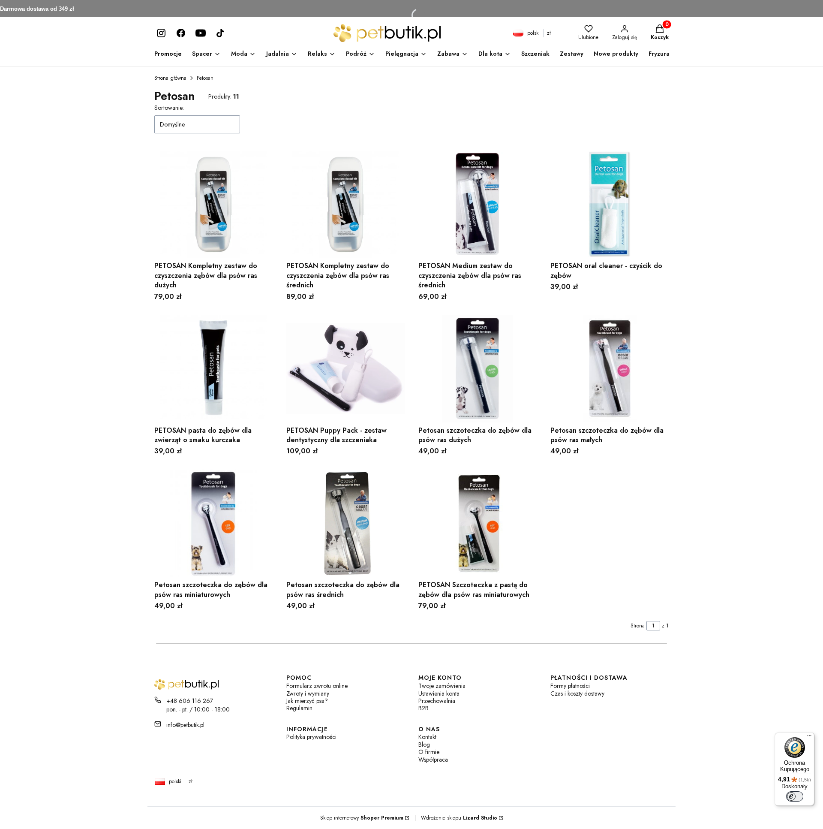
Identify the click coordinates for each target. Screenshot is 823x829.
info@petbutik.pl (185, 724)
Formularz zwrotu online (317, 686)
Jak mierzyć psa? (307, 701)
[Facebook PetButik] (181, 33)
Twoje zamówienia (442, 686)
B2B (423, 708)
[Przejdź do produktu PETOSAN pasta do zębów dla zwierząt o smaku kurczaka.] (213, 368)
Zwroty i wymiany (307, 693)
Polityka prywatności (311, 737)
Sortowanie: (169, 107)
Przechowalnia (436, 701)
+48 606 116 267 (189, 700)
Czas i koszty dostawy (577, 693)
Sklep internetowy (361, 818)
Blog (424, 744)
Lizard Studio (480, 818)
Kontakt (427, 737)
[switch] (794, 796)
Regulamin (299, 708)
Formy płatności (570, 686)
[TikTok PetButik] (220, 33)
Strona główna (170, 78)
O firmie (428, 752)
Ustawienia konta (439, 693)
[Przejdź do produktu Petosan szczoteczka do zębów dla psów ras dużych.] (477, 368)
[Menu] (809, 738)
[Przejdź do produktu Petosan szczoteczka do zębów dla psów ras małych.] (609, 368)
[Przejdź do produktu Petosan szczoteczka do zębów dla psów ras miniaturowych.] (213, 523)
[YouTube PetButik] (200, 33)
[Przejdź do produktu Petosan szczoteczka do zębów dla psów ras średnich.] (345, 523)
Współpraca (433, 759)
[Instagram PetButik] (161, 33)
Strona (638, 626)
